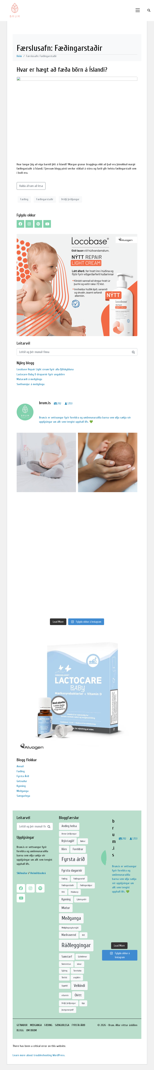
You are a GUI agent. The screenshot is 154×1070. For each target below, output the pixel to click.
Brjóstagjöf (68, 841)
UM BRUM (31, 1030)
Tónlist (64, 977)
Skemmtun (66, 964)
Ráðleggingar (76, 945)
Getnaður (22, 781)
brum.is (46, 437)
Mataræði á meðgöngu (29, 379)
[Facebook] (20, 224)
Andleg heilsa (69, 826)
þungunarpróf (68, 1010)
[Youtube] (47, 224)
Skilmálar (22, 873)
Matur (66, 908)
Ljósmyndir (81, 899)
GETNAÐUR (22, 1025)
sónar (79, 964)
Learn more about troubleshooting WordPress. (39, 1055)
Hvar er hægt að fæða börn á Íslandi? (62, 69)
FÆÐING (48, 1025)
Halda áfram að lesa (31, 186)
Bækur (82, 841)
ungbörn (76, 977)
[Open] (46, 462)
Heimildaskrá (38, 873)
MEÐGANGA (36, 1025)
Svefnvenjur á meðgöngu (31, 384)
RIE (83, 935)
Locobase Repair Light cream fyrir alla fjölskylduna (45, 369)
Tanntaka (77, 970)
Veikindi (79, 985)
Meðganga (22, 791)
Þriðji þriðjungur (70, 199)
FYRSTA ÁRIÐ (78, 1025)
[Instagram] (29, 224)
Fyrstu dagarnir (72, 870)
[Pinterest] (38, 224)
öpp (83, 1003)
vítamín (65, 995)
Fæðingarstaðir (44, 199)
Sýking (64, 970)
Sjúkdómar (82, 956)
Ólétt (78, 995)
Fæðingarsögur (86, 885)
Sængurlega (23, 796)
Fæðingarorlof (79, 878)
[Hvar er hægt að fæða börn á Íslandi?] (77, 116)
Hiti (63, 892)
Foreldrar (78, 849)
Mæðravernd (69, 935)
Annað (20, 766)
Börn (64, 849)
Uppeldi (65, 985)
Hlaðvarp (74, 892)
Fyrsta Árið (23, 776)
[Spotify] (40, 888)
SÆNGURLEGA (62, 1025)
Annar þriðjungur (69, 833)
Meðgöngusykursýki (70, 927)
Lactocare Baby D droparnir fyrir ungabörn (41, 374)
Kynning (21, 786)
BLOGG (20, 1030)
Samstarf (67, 956)
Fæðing (24, 199)
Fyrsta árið (73, 859)
